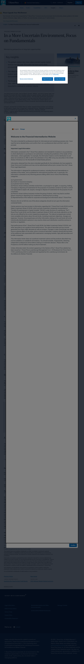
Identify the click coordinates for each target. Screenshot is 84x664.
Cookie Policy (56, 74)
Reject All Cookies (47, 79)
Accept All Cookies (59, 79)
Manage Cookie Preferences (26, 78)
